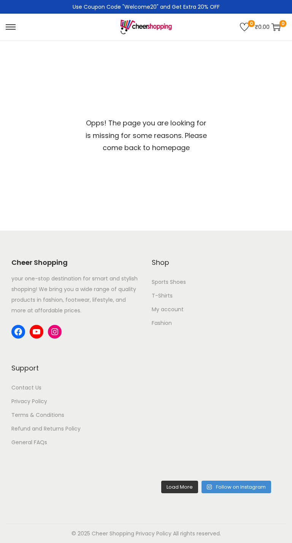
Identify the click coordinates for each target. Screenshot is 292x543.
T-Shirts (162, 295)
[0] (244, 27)
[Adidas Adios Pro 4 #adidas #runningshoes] (183, 379)
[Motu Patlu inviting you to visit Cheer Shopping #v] (249, 456)
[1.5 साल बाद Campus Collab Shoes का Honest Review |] (183, 418)
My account (168, 309)
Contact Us (26, 387)
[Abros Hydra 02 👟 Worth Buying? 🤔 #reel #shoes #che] (249, 418)
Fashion (162, 323)
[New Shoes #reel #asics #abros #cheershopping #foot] (183, 456)
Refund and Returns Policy (46, 428)
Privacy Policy (29, 401)
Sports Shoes (169, 282)
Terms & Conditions (37, 415)
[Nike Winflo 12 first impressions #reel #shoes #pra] (249, 379)
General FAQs (29, 442)
